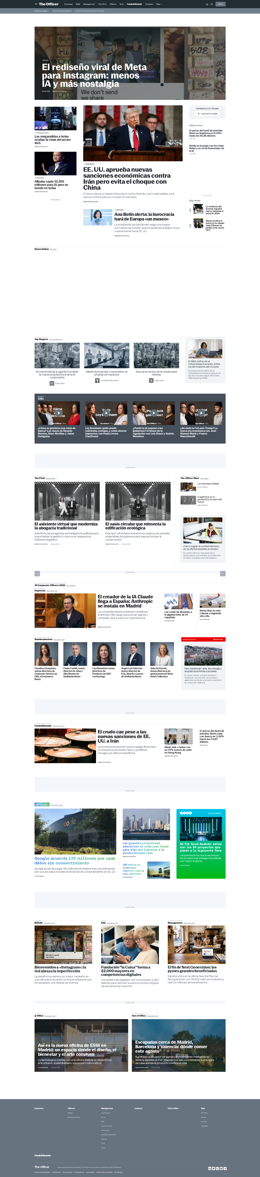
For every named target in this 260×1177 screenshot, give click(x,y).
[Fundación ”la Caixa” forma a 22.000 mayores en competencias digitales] (130, 945)
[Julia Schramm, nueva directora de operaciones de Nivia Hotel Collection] (162, 654)
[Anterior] (37, 573)
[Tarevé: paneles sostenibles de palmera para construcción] (138, 502)
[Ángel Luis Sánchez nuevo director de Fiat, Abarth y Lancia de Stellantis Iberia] (133, 654)
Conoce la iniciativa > (215, 813)
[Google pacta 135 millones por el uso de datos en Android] (75, 832)
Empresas (39, 178)
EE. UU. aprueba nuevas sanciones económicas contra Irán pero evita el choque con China (127, 178)
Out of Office (173, 1108)
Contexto (89, 164)
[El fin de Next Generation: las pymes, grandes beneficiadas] (197, 945)
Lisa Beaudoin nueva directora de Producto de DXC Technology (103, 672)
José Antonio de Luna (131, 304)
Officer (220, 4)
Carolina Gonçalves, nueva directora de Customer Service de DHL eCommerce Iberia (46, 673)
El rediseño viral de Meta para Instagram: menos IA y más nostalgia (94, 75)
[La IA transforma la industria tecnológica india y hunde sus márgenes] (146, 824)
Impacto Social (106, 1126)
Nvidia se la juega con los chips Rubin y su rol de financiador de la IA (206, 148)
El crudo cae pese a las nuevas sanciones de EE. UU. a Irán (124, 736)
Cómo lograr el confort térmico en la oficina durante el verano (201, 547)
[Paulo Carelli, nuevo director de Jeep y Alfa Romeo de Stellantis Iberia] (75, 654)
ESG (102, 1121)
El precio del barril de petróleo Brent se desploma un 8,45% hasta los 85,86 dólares (206, 133)
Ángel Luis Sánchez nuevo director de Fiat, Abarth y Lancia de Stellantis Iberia (132, 672)
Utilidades (204, 1126)
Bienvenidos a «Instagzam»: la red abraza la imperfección (60, 969)
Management (107, 1108)
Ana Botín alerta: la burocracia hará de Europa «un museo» (144, 217)
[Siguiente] (223, 573)
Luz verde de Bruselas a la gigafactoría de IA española (178, 615)
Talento (104, 1139)
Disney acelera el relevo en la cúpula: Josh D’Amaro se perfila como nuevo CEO (215, 225)
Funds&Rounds (42, 133)
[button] (36, 4)
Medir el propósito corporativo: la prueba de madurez (106, 373)
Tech (103, 1143)
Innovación (105, 1130)
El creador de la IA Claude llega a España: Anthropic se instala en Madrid (125, 601)
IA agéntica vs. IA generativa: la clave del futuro (209, 499)
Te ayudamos (79, 1172)
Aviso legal (90, 1172)
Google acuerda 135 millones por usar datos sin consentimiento (75, 860)
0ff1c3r (119, 210)
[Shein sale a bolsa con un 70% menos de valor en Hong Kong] (178, 736)
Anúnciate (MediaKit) (42, 1172)
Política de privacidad (104, 1172)
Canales (204, 1121)
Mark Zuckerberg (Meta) (62, 11)
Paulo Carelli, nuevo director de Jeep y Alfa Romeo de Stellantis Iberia (74, 672)
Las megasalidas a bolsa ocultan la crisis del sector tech (53, 140)
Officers (71, 1108)
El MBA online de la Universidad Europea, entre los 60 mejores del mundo (204, 364)
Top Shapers (105, 1113)
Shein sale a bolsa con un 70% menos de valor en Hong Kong (178, 750)
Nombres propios (41, 11)
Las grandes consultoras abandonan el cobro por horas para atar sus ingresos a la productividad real (146, 848)
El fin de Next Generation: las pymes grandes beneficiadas (192, 969)
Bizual (103, 1117)
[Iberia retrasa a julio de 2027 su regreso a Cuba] (212, 600)
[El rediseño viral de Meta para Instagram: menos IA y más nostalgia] (63, 945)
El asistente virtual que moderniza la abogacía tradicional (66, 526)
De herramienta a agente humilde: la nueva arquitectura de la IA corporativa (57, 374)
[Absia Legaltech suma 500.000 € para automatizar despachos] (67, 502)
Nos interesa (67, 1172)
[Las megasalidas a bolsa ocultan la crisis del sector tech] (56, 118)
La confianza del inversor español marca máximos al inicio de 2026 (214, 210)
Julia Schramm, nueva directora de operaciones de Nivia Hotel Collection (161, 672)
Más (203, 1108)
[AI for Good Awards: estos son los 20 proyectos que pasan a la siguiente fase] (201, 829)
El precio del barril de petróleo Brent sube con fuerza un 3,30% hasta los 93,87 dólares (212, 736)
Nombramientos (74, 1117)
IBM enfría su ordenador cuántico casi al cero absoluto (133, 869)
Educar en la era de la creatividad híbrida (156, 373)
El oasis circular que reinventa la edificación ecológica (135, 526)
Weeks (203, 1117)
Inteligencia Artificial (108, 1135)
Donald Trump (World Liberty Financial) (89, 11)
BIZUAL (45, 60)
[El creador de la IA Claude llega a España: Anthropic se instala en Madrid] (65, 610)
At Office (204, 1113)
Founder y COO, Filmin (130, 313)
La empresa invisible (208, 483)
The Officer (42, 1167)
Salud (103, 1148)
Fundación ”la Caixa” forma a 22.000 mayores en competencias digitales (125, 970)
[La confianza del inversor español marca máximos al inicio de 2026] (198, 209)
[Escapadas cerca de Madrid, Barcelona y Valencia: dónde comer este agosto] (179, 1045)
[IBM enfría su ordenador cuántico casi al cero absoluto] (158, 870)
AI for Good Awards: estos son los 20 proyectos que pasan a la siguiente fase (201, 847)
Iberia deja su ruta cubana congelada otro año (210, 613)
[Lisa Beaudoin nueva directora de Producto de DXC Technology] (104, 654)
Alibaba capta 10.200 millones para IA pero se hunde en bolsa (51, 185)
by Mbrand (119, 1172)
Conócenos (56, 1172)
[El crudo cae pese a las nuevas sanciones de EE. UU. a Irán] (65, 745)
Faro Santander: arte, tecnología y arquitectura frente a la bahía (203, 670)
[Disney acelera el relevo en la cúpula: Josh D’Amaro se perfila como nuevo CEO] (198, 223)
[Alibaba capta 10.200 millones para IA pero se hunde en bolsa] (56, 163)
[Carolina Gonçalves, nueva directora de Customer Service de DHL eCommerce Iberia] (46, 654)
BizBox (70, 1113)
